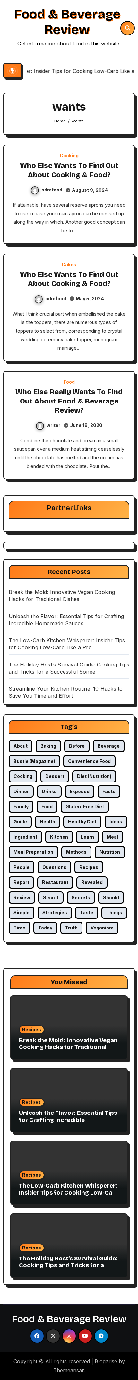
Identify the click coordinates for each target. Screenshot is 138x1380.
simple (21, 912)
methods (76, 852)
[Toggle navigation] (8, 28)
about (20, 746)
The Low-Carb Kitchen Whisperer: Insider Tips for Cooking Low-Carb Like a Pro (69, 1192)
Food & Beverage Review (67, 21)
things (114, 912)
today (45, 927)
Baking (48, 746)
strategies (54, 912)
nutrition (109, 852)
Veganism (102, 927)
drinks (49, 791)
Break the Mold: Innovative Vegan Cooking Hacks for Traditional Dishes (68, 1047)
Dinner (21, 791)
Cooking (69, 155)
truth (71, 927)
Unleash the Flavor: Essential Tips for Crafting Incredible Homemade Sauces (68, 1119)
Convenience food (89, 761)
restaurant (55, 882)
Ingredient (25, 837)
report (21, 882)
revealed (92, 882)
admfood (51, 189)
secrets (81, 897)
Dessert (54, 776)
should (111, 897)
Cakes (69, 264)
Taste (86, 912)
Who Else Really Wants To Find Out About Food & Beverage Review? (69, 401)
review (21, 897)
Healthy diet (82, 821)
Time (19, 927)
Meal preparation (33, 852)
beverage (109, 746)
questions (54, 867)
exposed (80, 791)
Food (69, 382)
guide (20, 821)
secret (51, 897)
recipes (88, 867)
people (21, 867)
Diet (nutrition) (94, 776)
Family (21, 806)
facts (109, 791)
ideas (115, 821)
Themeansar (68, 1370)
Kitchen (59, 837)
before (77, 746)
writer (53, 425)
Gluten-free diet (84, 806)
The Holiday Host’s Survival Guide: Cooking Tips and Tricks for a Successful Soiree (68, 1265)
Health (47, 821)
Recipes (31, 1029)
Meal (112, 837)
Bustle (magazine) (34, 761)
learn (87, 837)
